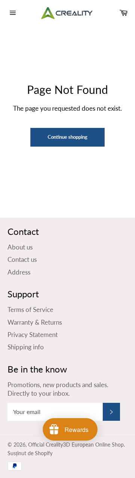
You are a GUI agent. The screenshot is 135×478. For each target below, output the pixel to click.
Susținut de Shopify (30, 453)
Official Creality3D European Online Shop (76, 445)
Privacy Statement (33, 334)
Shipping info (26, 347)
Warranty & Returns (35, 322)
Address (19, 272)
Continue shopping (67, 137)
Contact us (22, 259)
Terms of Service (30, 309)
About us (20, 247)
